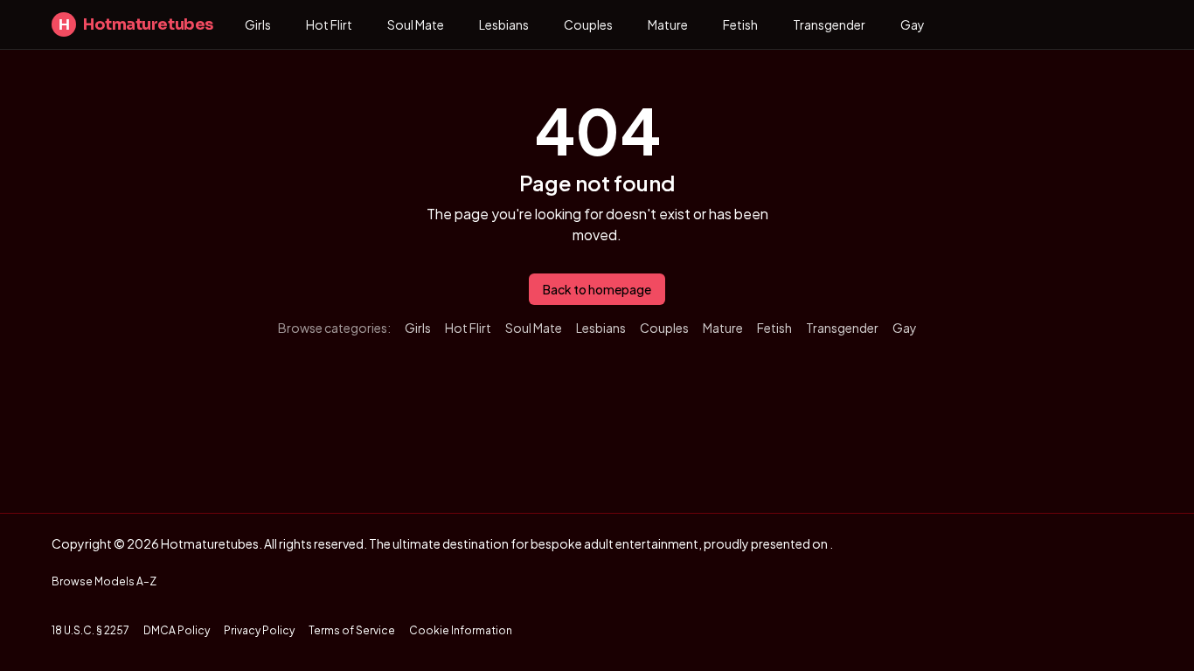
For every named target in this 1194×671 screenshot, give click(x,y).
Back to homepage (597, 289)
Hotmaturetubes (136, 24)
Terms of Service (352, 630)
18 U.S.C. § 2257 (90, 630)
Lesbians (504, 24)
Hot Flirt (329, 24)
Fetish (740, 24)
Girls (258, 24)
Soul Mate (415, 24)
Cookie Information (460, 630)
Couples (588, 24)
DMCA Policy (176, 630)
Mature (668, 24)
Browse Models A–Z (104, 581)
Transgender (829, 24)
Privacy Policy (259, 630)
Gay (912, 24)
